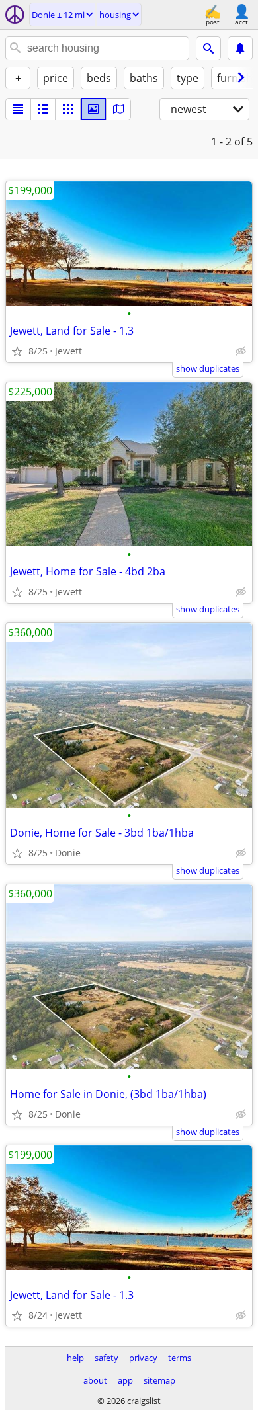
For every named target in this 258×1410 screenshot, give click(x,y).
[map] (118, 109)
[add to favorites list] (17, 351)
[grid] (68, 109)
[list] (17, 109)
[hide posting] (241, 351)
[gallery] (93, 109)
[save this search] (240, 48)
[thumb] (43, 109)
